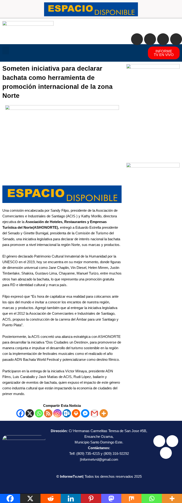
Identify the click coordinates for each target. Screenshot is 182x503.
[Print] (76, 413)
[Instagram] (57, 413)
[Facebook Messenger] (85, 413)
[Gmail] (94, 413)
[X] (30, 413)
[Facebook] (20, 413)
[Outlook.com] (67, 413)
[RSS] (48, 413)
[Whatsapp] (39, 413)
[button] (5, 50)
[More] (104, 413)
